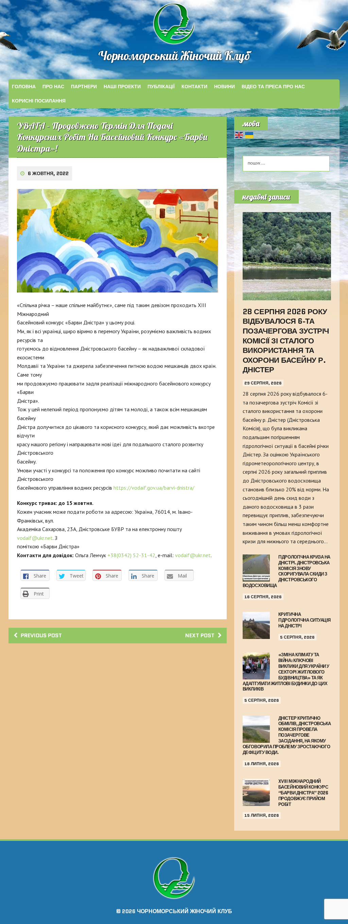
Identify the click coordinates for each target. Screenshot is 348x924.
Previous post (41, 635)
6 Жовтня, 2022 (48, 173)
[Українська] (249, 134)
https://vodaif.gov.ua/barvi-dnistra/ (154, 487)
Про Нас (53, 86)
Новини (224, 86)
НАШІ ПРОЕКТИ (122, 86)
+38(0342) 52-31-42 (131, 555)
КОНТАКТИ (194, 86)
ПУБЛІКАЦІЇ (161, 86)
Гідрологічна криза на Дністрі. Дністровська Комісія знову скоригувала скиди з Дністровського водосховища (286, 571)
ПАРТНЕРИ (84, 86)
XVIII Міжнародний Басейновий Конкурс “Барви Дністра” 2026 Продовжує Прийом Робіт (303, 793)
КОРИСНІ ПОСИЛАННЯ (39, 100)
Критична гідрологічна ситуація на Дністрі (304, 620)
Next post (199, 635)
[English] (239, 134)
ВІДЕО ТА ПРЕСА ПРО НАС (273, 86)
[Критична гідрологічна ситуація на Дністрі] (256, 634)
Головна (24, 86)
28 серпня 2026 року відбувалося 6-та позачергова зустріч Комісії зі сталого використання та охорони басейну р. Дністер (286, 340)
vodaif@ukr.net (35, 537)
